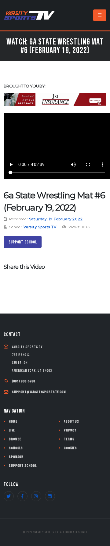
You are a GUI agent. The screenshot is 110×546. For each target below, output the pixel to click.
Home (13, 421)
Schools (16, 448)
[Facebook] (22, 496)
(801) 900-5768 (23, 381)
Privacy (70, 430)
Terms (69, 439)
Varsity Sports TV (40, 227)
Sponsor (16, 457)
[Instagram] (36, 496)
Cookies (70, 448)
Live (12, 430)
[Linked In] (50, 496)
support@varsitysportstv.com (39, 392)
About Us (71, 421)
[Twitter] (9, 496)
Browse (15, 439)
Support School (23, 242)
